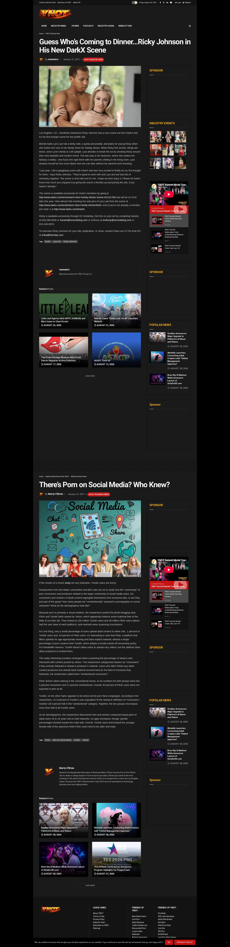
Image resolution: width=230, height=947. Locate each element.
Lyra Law (57, 242)
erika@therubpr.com (52, 235)
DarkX (47, 242)
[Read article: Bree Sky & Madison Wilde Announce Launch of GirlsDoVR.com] (157, 379)
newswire (53, 59)
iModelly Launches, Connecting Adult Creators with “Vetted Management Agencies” (177, 358)
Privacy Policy (98, 919)
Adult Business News (79, 476)
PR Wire (75, 26)
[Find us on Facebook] (160, 2)
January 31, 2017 (71, 59)
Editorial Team (99, 922)
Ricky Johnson (70, 242)
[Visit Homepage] (55, 14)
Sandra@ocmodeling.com (73, 220)
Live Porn (136, 919)
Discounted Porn (139, 928)
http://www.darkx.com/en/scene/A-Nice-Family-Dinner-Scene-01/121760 (77, 197)
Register (187, 2)
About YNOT (98, 913)
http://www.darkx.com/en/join (69, 209)
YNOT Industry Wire (53, 34)
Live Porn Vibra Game (167, 937)
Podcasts (88, 26)
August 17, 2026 (52, 364)
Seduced (135, 934)
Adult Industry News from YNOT (57, 476)
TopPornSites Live (139, 925)
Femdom (162, 922)
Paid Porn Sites (164, 925)
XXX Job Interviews (166, 916)
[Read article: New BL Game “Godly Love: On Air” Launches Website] (116, 311)
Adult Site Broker (165, 919)
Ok (169, 942)
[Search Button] (190, 26)
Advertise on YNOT (64, 2)
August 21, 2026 (105, 325)
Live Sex (161, 928)
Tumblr (77, 740)
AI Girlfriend (163, 934)
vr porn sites (137, 931)
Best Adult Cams (139, 916)
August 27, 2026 (105, 873)
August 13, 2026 (105, 364)
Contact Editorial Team (47, 2)
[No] (226, 942)
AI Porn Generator (139, 937)
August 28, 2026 (52, 834)
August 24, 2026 (52, 325)
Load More (90, 376)
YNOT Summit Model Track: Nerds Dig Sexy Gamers (174, 211)
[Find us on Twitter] (164, 2)
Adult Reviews (138, 922)
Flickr (47, 740)
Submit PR (76, 2)
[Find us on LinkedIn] (167, 2)
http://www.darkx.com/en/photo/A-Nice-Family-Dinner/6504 (70, 205)
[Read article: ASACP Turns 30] (116, 350)
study (68, 583)
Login (179, 2)
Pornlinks (162, 913)
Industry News (58, 26)
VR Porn (161, 931)
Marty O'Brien (55, 494)
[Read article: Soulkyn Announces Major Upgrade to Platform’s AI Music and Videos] (157, 338)
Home (44, 26)
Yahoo (85, 740)
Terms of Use (98, 916)
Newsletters (125, 26)
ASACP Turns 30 (102, 360)
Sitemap (96, 928)
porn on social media (62, 740)
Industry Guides (106, 26)
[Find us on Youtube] (171, 2)
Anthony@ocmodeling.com (117, 220)
